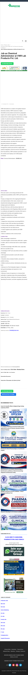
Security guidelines (16, 366)
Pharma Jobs (6, 44)
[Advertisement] (14, 23)
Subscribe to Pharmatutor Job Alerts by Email (10, 380)
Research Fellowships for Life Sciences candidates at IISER (13, 511)
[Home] (14, 5)
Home (2, 44)
